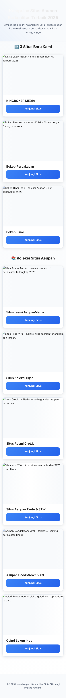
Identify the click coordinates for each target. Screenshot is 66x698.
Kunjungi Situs (33, 108)
